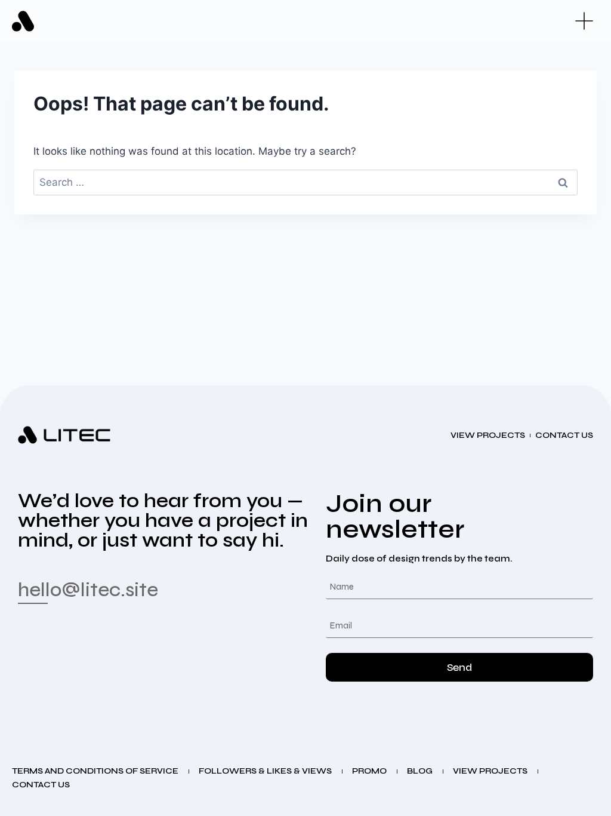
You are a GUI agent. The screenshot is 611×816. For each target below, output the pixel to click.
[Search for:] (305, 182)
